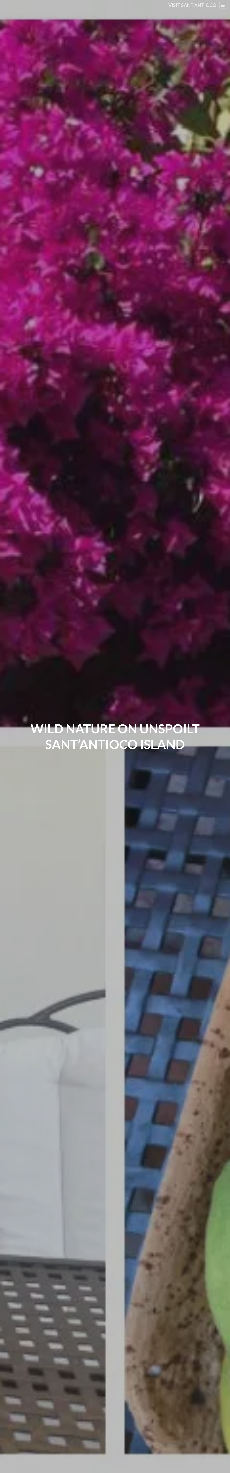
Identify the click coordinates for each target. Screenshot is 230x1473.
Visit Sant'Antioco (192, 5)
